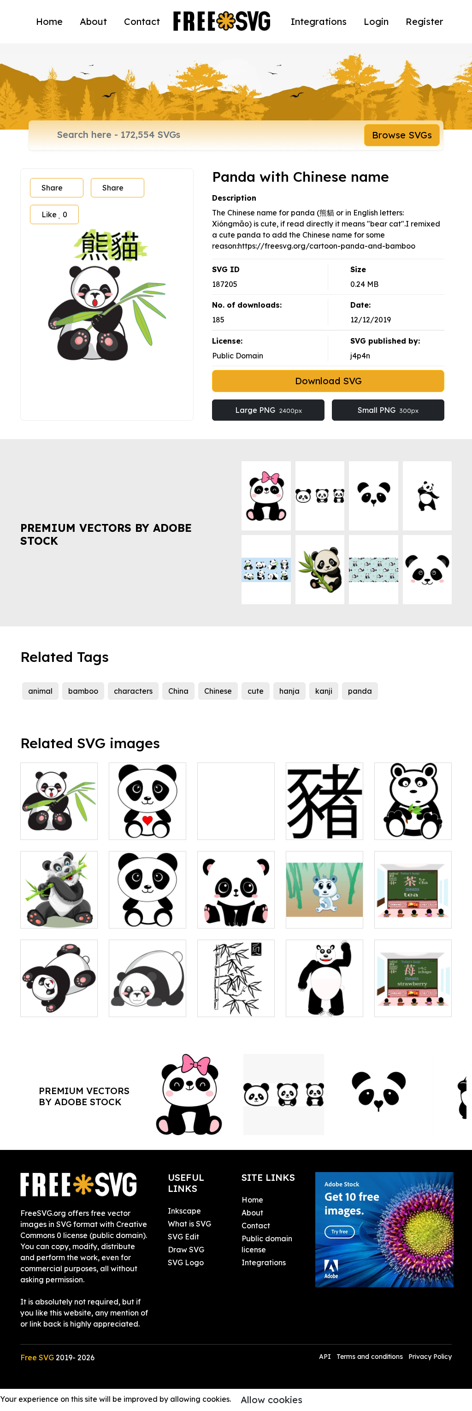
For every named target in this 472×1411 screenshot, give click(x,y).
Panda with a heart (147, 821)
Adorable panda (236, 910)
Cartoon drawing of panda (147, 904)
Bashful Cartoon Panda (147, 998)
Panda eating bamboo (59, 910)
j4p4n (360, 355)
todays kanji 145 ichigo (413, 998)
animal (40, 691)
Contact (142, 21)
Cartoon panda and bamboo (59, 821)
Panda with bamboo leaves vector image (413, 816)
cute (256, 691)
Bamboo (222, 1004)
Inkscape (184, 1210)
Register (424, 21)
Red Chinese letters (236, 821)
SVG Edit (183, 1236)
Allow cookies (271, 1399)
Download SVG (328, 381)
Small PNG (388, 410)
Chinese (218, 691)
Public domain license (267, 1244)
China (178, 691)
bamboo (83, 691)
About (93, 21)
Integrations (319, 21)
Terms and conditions (369, 1356)
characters (133, 691)
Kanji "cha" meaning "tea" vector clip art (413, 904)
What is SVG (189, 1223)
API (326, 1356)
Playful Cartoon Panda (59, 998)
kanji (323, 691)
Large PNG (268, 410)
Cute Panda (317, 915)
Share (52, 187)
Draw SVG (186, 1249)
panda (360, 691)
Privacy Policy (430, 1356)
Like (54, 214)
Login (376, 21)
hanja (289, 691)
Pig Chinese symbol (324, 821)
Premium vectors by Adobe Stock (106, 534)
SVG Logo (186, 1262)
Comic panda (320, 1004)
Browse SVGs (402, 135)
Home (49, 21)
